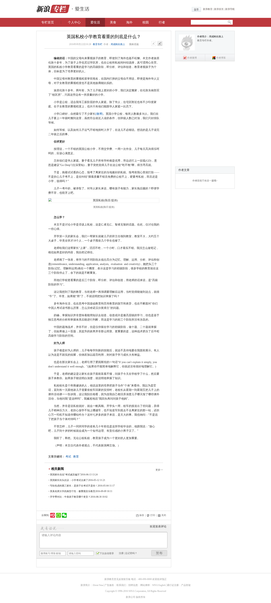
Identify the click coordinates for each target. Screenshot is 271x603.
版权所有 (140, 597)
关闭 (163, 515)
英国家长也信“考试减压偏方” (65, 474)
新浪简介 (85, 585)
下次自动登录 (107, 553)
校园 (145, 22)
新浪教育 (207, 9)
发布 (159, 553)
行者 (162, 22)
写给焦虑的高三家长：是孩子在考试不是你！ (74, 485)
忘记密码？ (131, 553)
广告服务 (109, 585)
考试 (68, 456)
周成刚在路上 (118, 44)
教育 (76, 456)
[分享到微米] (52, 515)
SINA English (158, 585)
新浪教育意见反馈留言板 (117, 579)
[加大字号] (160, 43)
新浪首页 (219, 9)
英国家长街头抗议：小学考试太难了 (69, 480)
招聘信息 (133, 585)
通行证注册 (173, 585)
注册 (121, 553)
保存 (141, 515)
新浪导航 (230, 9)
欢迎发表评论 (158, 526)
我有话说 (134, 44)
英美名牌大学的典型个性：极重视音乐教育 (72, 491)
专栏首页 (47, 22)
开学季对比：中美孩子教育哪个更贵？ (70, 496)
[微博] (99, 113)
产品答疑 (186, 585)
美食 (113, 22)
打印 (152, 515)
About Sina (97, 585)
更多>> (159, 469)
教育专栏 (97, 44)
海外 (129, 22)
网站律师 (145, 585)
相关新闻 (57, 468)
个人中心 (74, 22)
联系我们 (121, 585)
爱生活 (95, 22)
